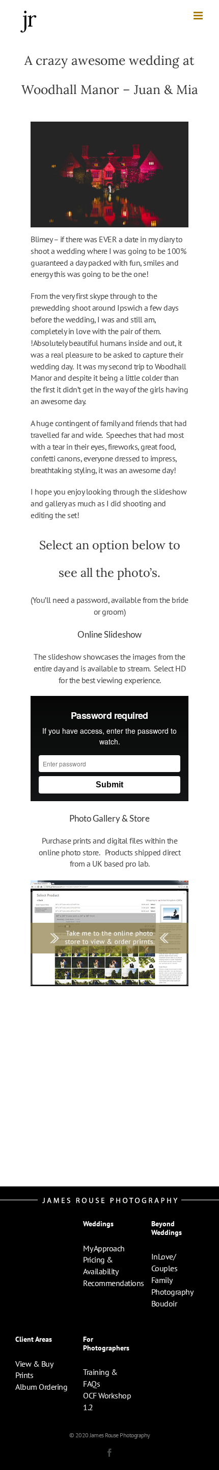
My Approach (104, 1248)
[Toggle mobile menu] (199, 15)
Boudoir (164, 1303)
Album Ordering (41, 1387)
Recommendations (113, 1283)
